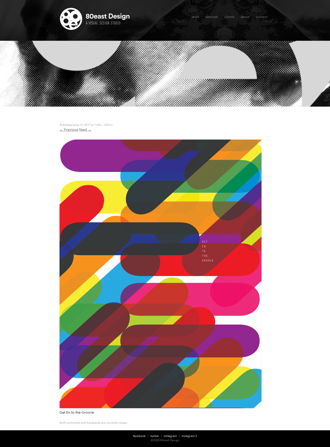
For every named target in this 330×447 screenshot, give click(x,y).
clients (229, 17)
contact (261, 17)
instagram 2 (189, 436)
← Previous (68, 129)
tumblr (154, 436)
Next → (85, 129)
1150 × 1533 (102, 125)
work (195, 17)
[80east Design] (95, 28)
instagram (170, 436)
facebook (139, 436)
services (212, 17)
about (245, 17)
